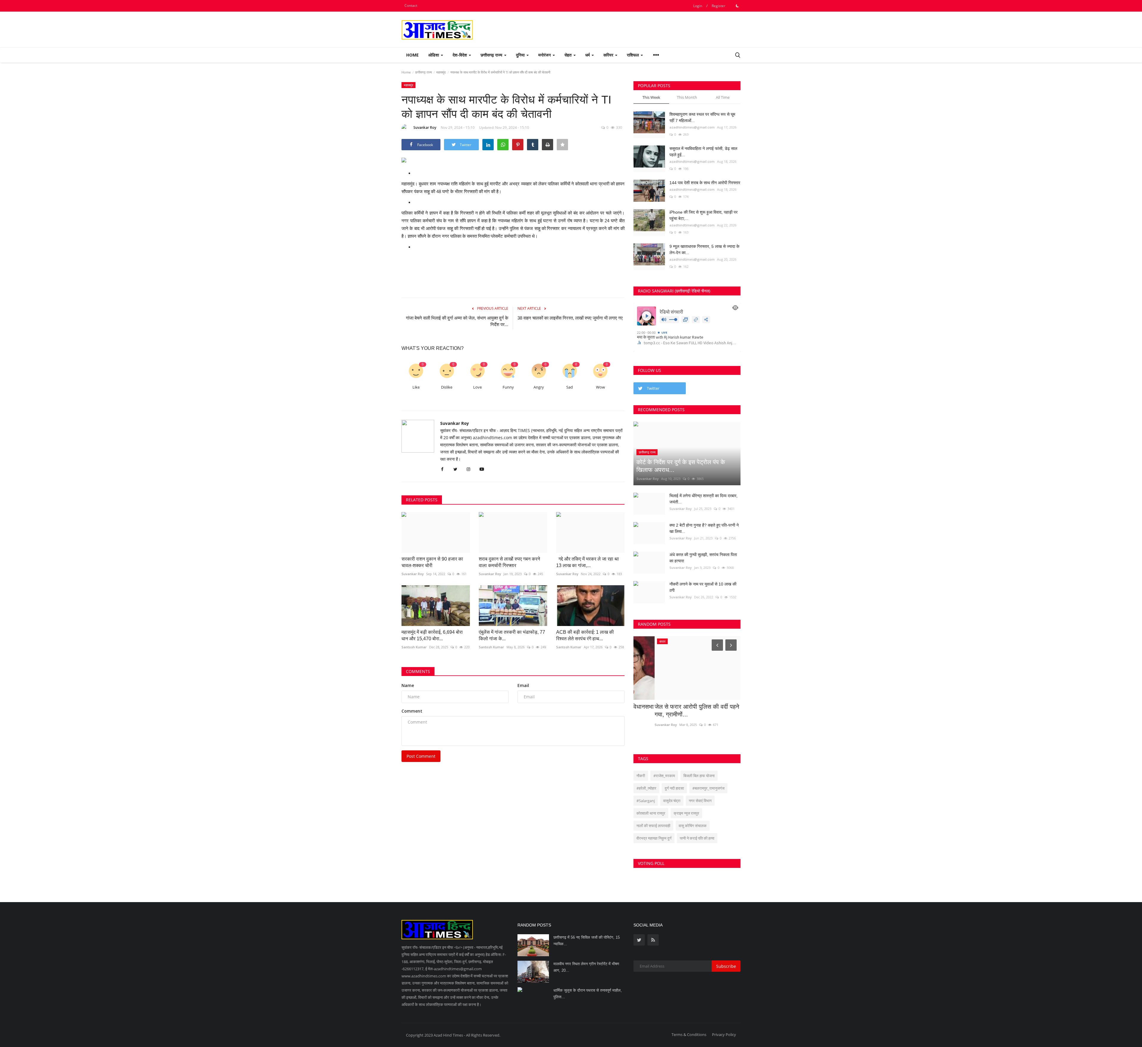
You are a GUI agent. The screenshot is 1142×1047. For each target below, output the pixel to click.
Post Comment (421, 756)
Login (697, 5)
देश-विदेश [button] (460, 55)
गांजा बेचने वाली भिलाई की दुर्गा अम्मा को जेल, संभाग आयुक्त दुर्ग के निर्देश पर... (457, 321)
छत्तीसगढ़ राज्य (423, 72)
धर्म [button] (588, 55)
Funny (508, 387)
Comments (418, 671)
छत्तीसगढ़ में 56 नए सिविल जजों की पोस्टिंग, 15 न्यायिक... (586, 940)
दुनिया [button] (521, 55)
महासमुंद (441, 72)
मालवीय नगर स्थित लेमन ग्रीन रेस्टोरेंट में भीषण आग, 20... (586, 967)
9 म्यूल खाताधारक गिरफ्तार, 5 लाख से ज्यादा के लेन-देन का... (704, 249)
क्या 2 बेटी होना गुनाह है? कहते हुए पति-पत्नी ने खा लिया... (704, 528)
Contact (410, 5)
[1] (737, 5)
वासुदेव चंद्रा (671, 800)
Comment (411, 711)
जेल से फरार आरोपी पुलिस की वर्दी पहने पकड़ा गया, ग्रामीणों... (682, 710)
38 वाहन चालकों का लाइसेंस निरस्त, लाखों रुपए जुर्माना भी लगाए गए (570, 317)
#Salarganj (645, 800)
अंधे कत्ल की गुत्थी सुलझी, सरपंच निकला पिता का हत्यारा (703, 557)
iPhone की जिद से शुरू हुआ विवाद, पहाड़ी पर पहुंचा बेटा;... (703, 215)
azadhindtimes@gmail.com (692, 127)
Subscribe (726, 966)
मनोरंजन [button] (545, 55)
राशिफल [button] (633, 55)
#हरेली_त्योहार (646, 788)
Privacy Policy (724, 1034)
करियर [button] (608, 55)
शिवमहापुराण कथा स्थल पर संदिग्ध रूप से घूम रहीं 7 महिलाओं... (702, 117)
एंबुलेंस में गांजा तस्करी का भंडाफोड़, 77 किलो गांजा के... (512, 635)
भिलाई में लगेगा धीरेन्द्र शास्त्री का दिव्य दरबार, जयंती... (703, 498)
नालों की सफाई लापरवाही (653, 825)
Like (416, 387)
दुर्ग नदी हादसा (674, 788)
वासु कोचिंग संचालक (693, 825)
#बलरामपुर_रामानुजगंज (708, 788)
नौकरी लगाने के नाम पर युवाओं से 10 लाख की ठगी (702, 587)
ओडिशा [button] (434, 55)
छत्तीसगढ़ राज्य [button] (492, 55)
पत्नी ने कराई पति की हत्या (697, 838)
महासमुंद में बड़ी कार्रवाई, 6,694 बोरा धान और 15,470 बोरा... (432, 635)
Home (412, 55)
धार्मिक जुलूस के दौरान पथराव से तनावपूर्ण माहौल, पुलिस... (587, 993)
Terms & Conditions (689, 1034)
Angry (539, 387)
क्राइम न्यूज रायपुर (686, 813)
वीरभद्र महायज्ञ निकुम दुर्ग (654, 838)
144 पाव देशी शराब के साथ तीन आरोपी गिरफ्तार (704, 182)
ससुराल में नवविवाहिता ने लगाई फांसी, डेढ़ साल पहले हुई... (703, 151)
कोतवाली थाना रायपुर (650, 813)
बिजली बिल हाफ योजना (699, 775)
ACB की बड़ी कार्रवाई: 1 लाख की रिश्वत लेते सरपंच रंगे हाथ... (585, 635)
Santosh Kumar (414, 647)
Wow (600, 387)
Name (407, 685)
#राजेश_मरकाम (664, 775)
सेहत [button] (568, 55)
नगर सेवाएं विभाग (700, 800)
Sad (569, 387)
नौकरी (640, 775)
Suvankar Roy (424, 127)
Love (477, 387)
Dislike (446, 387)
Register (718, 5)
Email (523, 685)
